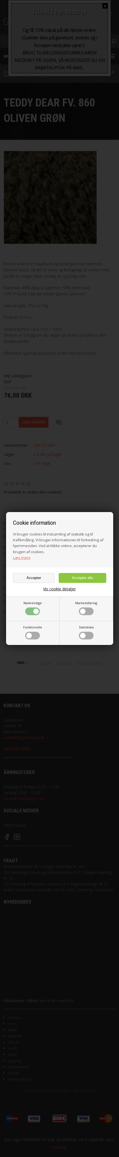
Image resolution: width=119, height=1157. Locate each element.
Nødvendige (33, 603)
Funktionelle (32, 627)
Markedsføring (86, 603)
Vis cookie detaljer (59, 589)
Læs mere (21, 557)
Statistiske (86, 627)
